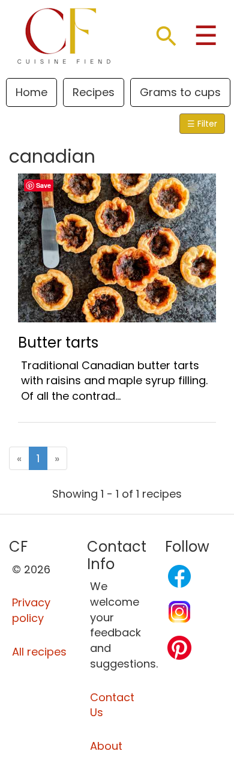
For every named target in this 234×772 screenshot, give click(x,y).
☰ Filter (202, 124)
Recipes (94, 92)
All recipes (39, 651)
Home (31, 92)
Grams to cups (180, 92)
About (106, 745)
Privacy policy (31, 610)
